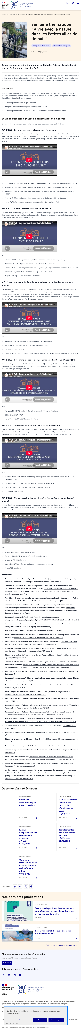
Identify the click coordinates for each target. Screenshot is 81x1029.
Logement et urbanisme (42, 46)
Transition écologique (62, 46)
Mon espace (73, 3)
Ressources (12, 14)
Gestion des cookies (73, 1020)
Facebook (31, 886)
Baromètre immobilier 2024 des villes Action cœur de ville (53, 932)
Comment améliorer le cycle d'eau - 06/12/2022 (28, 802)
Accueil (4, 14)
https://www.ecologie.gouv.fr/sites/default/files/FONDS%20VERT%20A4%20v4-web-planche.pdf (41, 620)
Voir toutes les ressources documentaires (61, 945)
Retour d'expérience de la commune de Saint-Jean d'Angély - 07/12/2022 (28, 836)
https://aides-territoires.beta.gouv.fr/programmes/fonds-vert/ (28, 626)
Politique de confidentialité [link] (12, 1024)
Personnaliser (24, 1020)
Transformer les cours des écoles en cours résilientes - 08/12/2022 (67, 835)
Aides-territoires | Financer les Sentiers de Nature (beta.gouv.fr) (37, 637)
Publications (21, 14)
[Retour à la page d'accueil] (22, 5)
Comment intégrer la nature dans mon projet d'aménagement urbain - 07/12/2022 (68, 806)
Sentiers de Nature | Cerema (51, 630)
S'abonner (7, 962)
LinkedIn (20, 886)
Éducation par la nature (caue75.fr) (18, 681)
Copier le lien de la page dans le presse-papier (15, 886)
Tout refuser (40, 1020)
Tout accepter (56, 1020)
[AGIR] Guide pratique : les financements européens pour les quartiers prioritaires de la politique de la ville (54, 911)
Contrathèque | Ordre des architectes (48, 746)
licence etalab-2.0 (42, 1028)
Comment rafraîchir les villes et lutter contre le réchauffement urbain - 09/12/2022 (28, 866)
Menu (78, 3)
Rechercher (67, 3)
